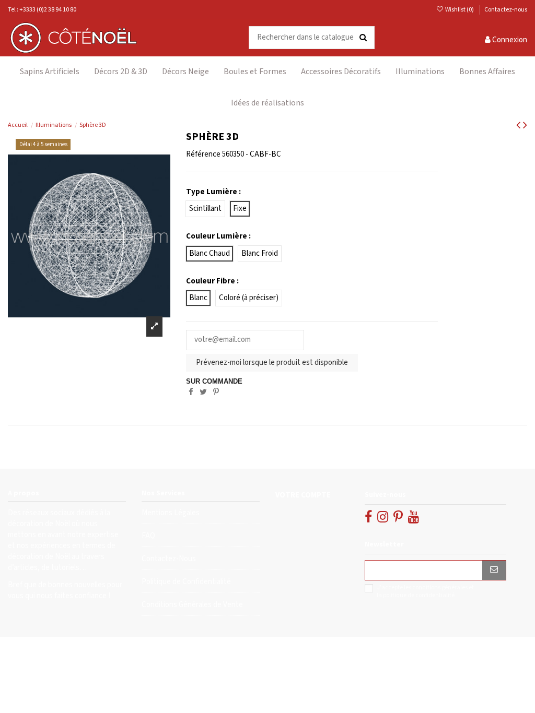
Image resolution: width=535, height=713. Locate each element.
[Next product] (525, 125)
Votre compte (303, 495)
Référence (203, 154)
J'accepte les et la (425, 591)
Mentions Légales (171, 513)
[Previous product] (519, 125)
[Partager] (191, 392)
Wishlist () (459, 10)
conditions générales (440, 587)
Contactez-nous (505, 10)
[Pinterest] (216, 392)
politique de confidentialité (419, 595)
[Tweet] (203, 392)
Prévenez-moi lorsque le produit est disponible (272, 362)
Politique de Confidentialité (186, 582)
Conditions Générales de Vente (192, 605)
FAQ (148, 536)
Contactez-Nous (169, 559)
